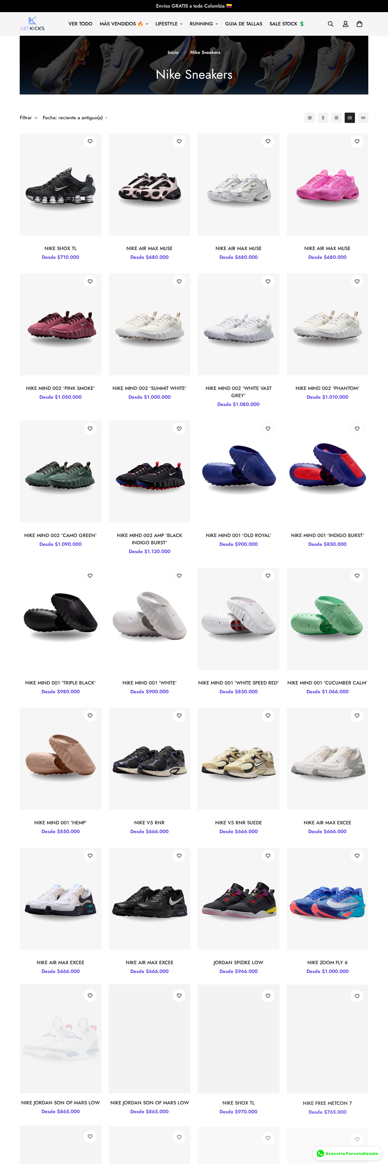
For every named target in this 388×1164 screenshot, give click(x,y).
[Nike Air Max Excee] (328, 758)
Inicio (173, 52)
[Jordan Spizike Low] (238, 898)
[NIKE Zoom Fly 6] (328, 898)
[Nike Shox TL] (61, 184)
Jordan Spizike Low (238, 962)
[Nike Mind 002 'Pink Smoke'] (61, 324)
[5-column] (363, 118)
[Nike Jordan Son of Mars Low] (61, 1038)
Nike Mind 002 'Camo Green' (60, 535)
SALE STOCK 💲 (287, 23)
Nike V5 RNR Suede (238, 822)
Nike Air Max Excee (327, 822)
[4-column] (350, 118)
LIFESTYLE (167, 23)
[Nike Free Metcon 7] (328, 1038)
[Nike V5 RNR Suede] (238, 758)
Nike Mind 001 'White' (149, 682)
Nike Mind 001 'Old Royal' (238, 535)
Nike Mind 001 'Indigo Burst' (327, 535)
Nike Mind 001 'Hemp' (60, 822)
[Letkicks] (32, 24)
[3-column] (336, 118)
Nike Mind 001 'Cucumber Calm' (327, 682)
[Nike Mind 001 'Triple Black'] (61, 619)
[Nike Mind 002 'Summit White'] (150, 324)
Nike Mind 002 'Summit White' (149, 388)
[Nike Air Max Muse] (150, 184)
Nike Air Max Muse (149, 248)
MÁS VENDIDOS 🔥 (121, 23)
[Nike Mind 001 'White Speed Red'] (238, 619)
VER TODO (80, 23)
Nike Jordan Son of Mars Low (60, 1102)
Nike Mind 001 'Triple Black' (60, 682)
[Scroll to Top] (376, 1131)
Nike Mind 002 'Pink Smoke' (60, 388)
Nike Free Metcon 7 (327, 1102)
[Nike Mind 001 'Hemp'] (61, 758)
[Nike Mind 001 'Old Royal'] (238, 471)
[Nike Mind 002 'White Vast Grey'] (238, 324)
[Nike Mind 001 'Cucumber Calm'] (328, 619)
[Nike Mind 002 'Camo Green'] (61, 471)
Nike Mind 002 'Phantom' (327, 388)
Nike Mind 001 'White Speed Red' (238, 682)
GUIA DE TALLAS (243, 23)
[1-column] (310, 118)
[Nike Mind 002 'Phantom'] (328, 324)
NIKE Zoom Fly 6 (327, 962)
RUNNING (201, 23)
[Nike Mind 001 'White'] (150, 619)
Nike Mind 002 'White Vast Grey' (239, 392)
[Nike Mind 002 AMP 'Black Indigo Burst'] (150, 471)
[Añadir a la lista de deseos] (90, 141)
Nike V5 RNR (149, 822)
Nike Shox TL (61, 248)
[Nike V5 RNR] (150, 758)
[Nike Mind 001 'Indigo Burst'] (328, 471)
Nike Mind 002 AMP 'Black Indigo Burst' (149, 539)
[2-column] (323, 118)
